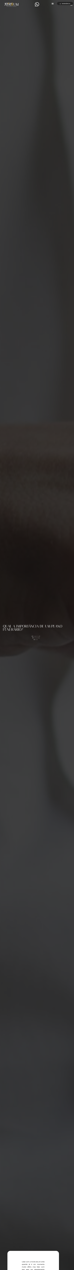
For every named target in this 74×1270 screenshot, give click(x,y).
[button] (52, 3)
